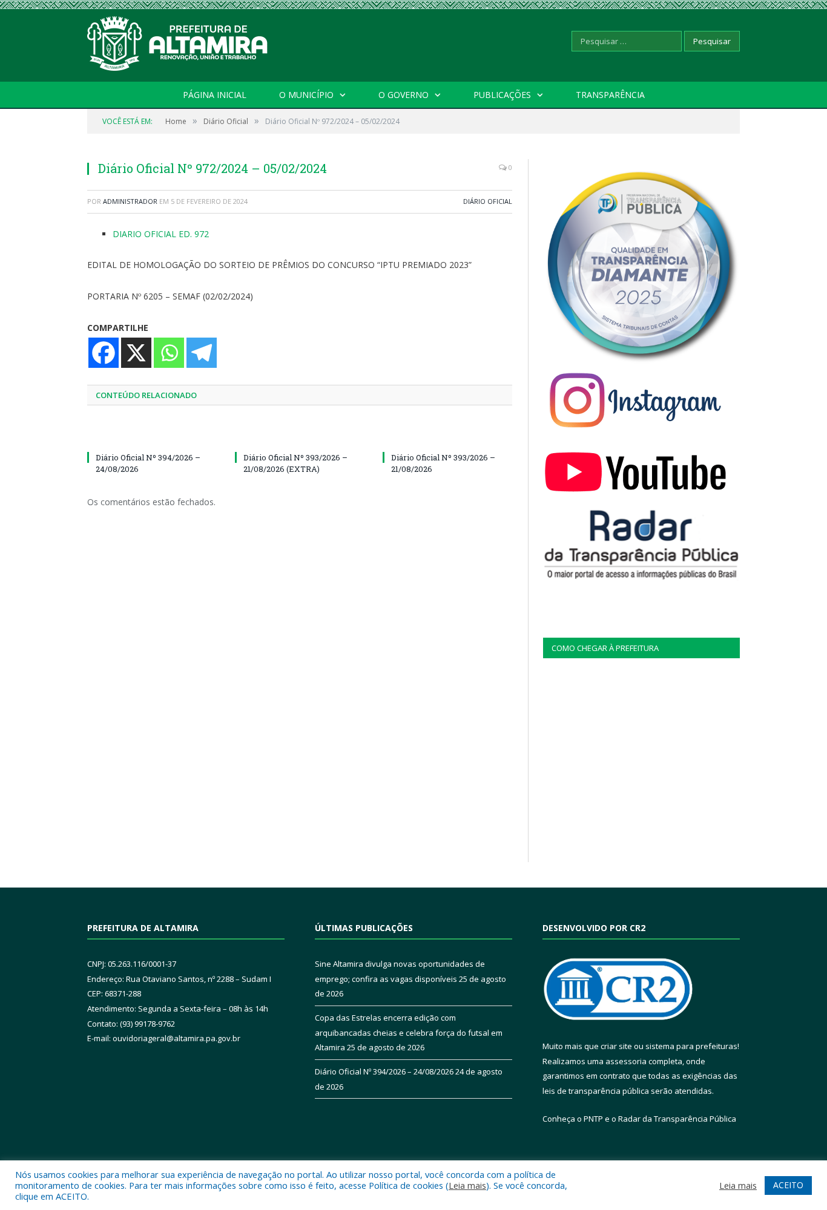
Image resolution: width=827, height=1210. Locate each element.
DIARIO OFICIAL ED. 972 (161, 234)
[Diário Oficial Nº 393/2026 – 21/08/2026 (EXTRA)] (299, 435)
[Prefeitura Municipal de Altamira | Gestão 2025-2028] (178, 40)
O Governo (403, 94)
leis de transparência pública (595, 1090)
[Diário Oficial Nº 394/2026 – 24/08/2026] (152, 435)
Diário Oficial (487, 201)
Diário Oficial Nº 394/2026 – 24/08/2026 (384, 1071)
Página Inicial (214, 94)
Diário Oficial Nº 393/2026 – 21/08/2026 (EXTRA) (295, 463)
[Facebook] (103, 353)
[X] (136, 353)
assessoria (626, 1061)
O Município (306, 94)
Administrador (130, 201)
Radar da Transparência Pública (677, 1118)
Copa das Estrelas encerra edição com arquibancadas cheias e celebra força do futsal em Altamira (408, 1032)
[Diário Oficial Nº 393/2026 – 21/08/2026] (447, 435)
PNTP (593, 1118)
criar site (616, 1046)
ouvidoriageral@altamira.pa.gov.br (176, 1038)
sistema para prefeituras (691, 1046)
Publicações (502, 94)
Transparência (610, 94)
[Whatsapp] (169, 353)
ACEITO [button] (788, 1185)
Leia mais (467, 1185)
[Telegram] (201, 353)
